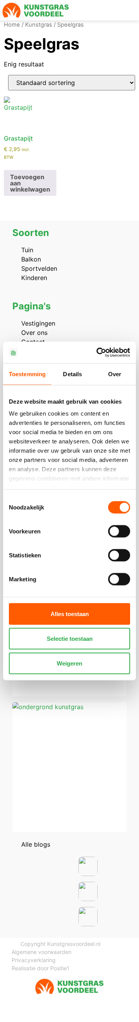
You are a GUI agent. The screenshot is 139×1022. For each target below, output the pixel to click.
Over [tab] (114, 373)
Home (12, 24)
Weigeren (69, 663)
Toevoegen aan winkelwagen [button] (30, 183)
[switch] (119, 531)
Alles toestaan (70, 613)
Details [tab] (72, 373)
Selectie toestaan (70, 638)
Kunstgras (38, 24)
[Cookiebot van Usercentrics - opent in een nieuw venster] (98, 353)
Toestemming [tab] (27, 373)
